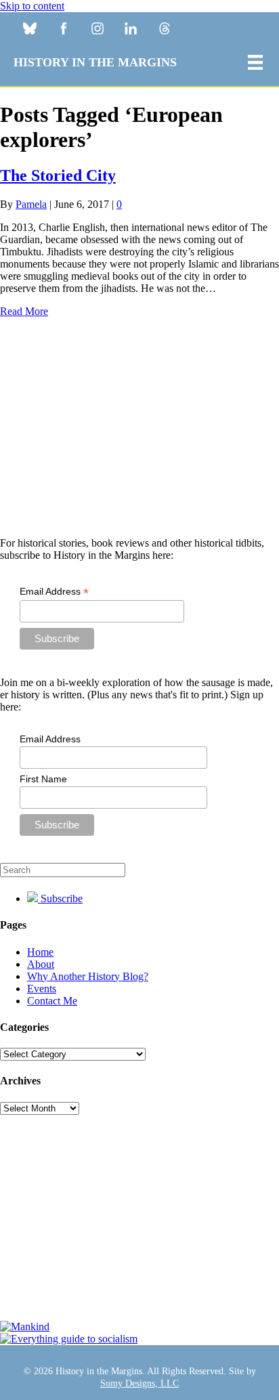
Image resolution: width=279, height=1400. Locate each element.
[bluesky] (29, 29)
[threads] (165, 29)
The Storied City (58, 175)
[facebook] (63, 29)
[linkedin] (131, 29)
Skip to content (32, 6)
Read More (24, 311)
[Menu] (255, 62)
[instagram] (97, 29)
